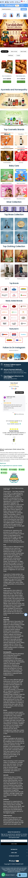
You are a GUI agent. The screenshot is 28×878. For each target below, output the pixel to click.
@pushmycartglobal (13, 350)
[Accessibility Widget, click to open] (25, 614)
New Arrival (14, 51)
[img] (14, 422)
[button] (13, 444)
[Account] (22, 5)
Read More (6, 409)
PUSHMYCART (12, 5)
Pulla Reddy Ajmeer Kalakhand (21, 76)
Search (24, 9)
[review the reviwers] (4, 401)
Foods (18, 55)
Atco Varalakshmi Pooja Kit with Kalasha (7, 76)
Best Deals (23, 51)
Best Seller (4, 51)
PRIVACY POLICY (10, 875)
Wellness (10, 55)
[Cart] (26, 5)
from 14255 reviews (13, 424)
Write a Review (19, 392)
